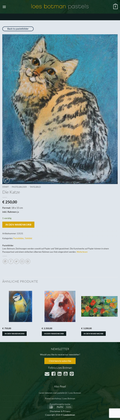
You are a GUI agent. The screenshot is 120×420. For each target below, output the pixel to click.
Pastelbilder (19, 187)
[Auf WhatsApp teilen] (5, 261)
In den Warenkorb (18, 224)
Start (5, 187)
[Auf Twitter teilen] (16, 261)
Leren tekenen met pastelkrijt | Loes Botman (60, 392)
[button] (4, 7)
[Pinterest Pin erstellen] (27, 261)
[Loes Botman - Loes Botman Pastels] (60, 7)
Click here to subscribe (60, 361)
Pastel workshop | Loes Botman (60, 398)
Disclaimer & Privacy (60, 411)
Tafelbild (35, 187)
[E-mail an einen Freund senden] (22, 261)
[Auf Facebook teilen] (10, 261)
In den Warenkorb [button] (15, 334)
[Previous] (2, 314)
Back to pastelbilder (18, 28)
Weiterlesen (82, 252)
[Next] (117, 314)
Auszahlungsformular (60, 404)
